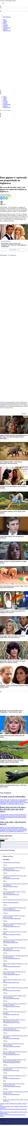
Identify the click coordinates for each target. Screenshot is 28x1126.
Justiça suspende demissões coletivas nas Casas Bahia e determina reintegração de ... (14, 1060)
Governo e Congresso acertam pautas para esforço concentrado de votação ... (15, 940)
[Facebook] (1, 198)
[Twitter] (4, 198)
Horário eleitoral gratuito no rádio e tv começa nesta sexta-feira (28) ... (14, 892)
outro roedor (5, 403)
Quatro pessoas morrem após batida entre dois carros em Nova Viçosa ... (14, 972)
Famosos (5, 29)
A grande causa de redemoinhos (12, 796)
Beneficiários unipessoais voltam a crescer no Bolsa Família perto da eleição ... (14, 1020)
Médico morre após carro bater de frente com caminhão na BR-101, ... (14, 868)
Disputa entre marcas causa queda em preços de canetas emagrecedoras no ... (14, 1028)
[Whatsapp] (6, 198)
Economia (5, 25)
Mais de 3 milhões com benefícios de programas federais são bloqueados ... (15, 1052)
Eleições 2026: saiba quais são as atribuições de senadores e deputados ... (14, 1004)
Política (5, 23)
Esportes (5, 26)
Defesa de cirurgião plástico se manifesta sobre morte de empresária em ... (14, 908)
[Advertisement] (14, 46)
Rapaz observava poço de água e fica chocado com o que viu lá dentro (13, 809)
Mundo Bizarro (7, 30)
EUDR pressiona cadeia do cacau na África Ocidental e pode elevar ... (13, 1084)
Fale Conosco (6, 1124)
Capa (4, 19)
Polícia (4, 22)
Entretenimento (7, 27)
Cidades (5, 21)
